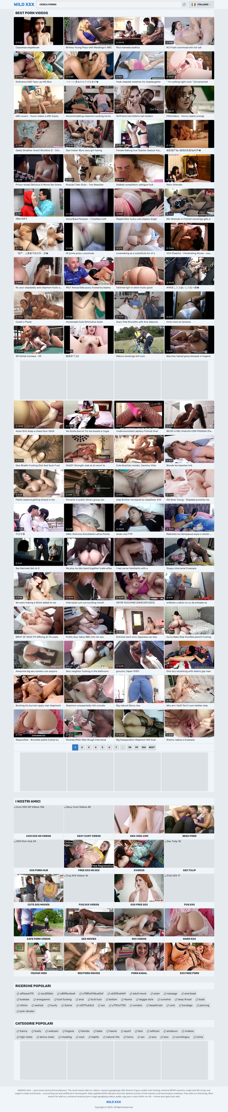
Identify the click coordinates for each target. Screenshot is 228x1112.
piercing (204, 1005)
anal (81, 999)
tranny (23, 1031)
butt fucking (64, 999)
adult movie (139, 993)
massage (172, 993)
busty (54, 1005)
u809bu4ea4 (67, 993)
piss (154, 1036)
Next (152, 747)
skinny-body (47, 1036)
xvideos (189, 1031)
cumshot (166, 999)
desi (140, 1031)
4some (128, 999)
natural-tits (112, 1036)
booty (38, 1031)
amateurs (172, 1031)
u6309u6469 (118, 993)
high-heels (26, 1036)
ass (103, 1005)
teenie (113, 1031)
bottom (113, 999)
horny (130, 1036)
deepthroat (155, 1005)
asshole (39, 1005)
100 (144, 747)
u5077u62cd (86, 1005)
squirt (127, 1031)
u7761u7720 (119, 1005)
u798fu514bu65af (92, 993)
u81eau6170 (27, 993)
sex (143, 1036)
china (200, 1036)
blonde (85, 1031)
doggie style (146, 999)
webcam (53, 1031)
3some (68, 1005)
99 (136, 747)
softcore (154, 1031)
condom (137, 1005)
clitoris (23, 1005)
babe (99, 1031)
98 (129, 747)
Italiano (202, 4)
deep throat (185, 999)
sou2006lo (47, 993)
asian (157, 993)
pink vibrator (27, 1011)
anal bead (190, 993)
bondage (187, 1005)
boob (202, 999)
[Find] (184, 4)
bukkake (24, 999)
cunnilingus (182, 1036)
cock (172, 1005)
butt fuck (96, 999)
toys (165, 1036)
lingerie (69, 1031)
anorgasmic (43, 999)
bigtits (95, 1036)
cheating (66, 1036)
